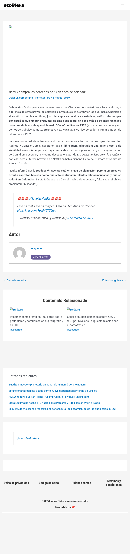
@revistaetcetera (28, 438)
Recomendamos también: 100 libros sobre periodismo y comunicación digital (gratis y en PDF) (36, 321)
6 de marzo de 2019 (80, 218)
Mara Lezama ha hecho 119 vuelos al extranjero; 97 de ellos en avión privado (54, 402)
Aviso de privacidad (16, 483)
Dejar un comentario (21, 97)
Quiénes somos (81, 483)
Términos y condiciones (114, 482)
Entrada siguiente (114, 280)
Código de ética (49, 483)
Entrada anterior (14, 280)
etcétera (36, 249)
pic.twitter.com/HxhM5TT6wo (36, 210)
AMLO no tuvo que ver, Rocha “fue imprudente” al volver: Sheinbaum (49, 396)
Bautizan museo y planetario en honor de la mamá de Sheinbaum (47, 384)
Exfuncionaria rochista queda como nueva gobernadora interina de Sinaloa (53, 390)
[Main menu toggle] (122, 5)
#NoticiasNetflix (39, 198)
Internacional (16, 329)
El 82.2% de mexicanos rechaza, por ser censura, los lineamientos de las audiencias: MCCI (62, 408)
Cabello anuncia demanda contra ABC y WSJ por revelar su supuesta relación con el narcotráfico (92, 321)
